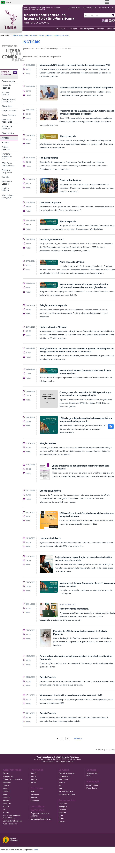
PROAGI (6, 800)
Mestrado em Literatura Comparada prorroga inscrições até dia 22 (71, 695)
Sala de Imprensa (87, 29)
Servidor (100, 29)
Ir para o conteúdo (31, 7)
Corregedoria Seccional (12, 821)
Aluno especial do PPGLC (71, 262)
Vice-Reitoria (8, 776)
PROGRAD (7, 782)
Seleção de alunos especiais (53, 305)
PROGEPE (7, 797)
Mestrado (28, 35)
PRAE (5, 794)
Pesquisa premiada (49, 157)
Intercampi (63, 779)
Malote (62, 782)
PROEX (6, 788)
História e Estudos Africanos (53, 327)
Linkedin (62, 810)
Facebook (106, 20)
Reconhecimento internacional (74, 608)
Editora (34, 797)
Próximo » (78, 738)
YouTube (103, 20)
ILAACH (34, 773)
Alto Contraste (89, 8)
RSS (113, 8)
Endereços (73, 29)
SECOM (6, 806)
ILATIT (33, 782)
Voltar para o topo (106, 749)
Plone (36, 850)
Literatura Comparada (50, 202)
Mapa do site (104, 8)
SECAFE (6, 812)
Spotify (62, 822)
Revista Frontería (48, 677)
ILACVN (34, 779)
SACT (5, 809)
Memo (61, 788)
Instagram (113, 20)
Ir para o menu (46, 7)
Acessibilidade (74, 8)
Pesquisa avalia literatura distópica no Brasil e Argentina (86, 87)
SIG (60, 785)
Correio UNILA (65, 776)
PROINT (6, 791)
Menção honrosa (48, 443)
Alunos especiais (67, 136)
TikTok (61, 819)
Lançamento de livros (50, 538)
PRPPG (6, 785)
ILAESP (33, 776)
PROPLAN (7, 803)
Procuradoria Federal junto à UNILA (11, 816)
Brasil (9, 2)
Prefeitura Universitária (12, 779)
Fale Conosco (60, 29)
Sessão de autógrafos (50, 490)
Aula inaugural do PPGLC (52, 239)
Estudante (111, 29)
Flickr (110, 20)
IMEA (33, 791)
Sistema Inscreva (66, 791)
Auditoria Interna (10, 824)
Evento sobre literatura (70, 180)
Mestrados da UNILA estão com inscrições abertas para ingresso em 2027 (75, 65)
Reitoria (6, 773)
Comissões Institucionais (41, 819)
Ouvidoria (35, 801)
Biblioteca (35, 795)
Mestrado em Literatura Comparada (47, 35)
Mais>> (89, 775)
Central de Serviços (66, 773)
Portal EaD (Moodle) (67, 794)
